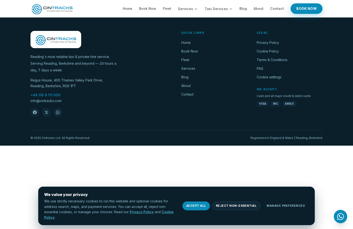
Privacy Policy (268, 42)
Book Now (147, 8)
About (258, 8)
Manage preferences (286, 205)
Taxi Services (216, 9)
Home (127, 8)
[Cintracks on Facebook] (34, 112)
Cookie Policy (268, 51)
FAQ (260, 68)
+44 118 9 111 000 (45, 95)
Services (185, 9)
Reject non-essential (236, 205)
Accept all (196, 205)
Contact (277, 8)
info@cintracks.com (45, 101)
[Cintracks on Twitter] (46, 112)
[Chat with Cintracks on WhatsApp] (58, 112)
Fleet (167, 8)
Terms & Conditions (272, 60)
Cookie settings (269, 77)
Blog (243, 8)
